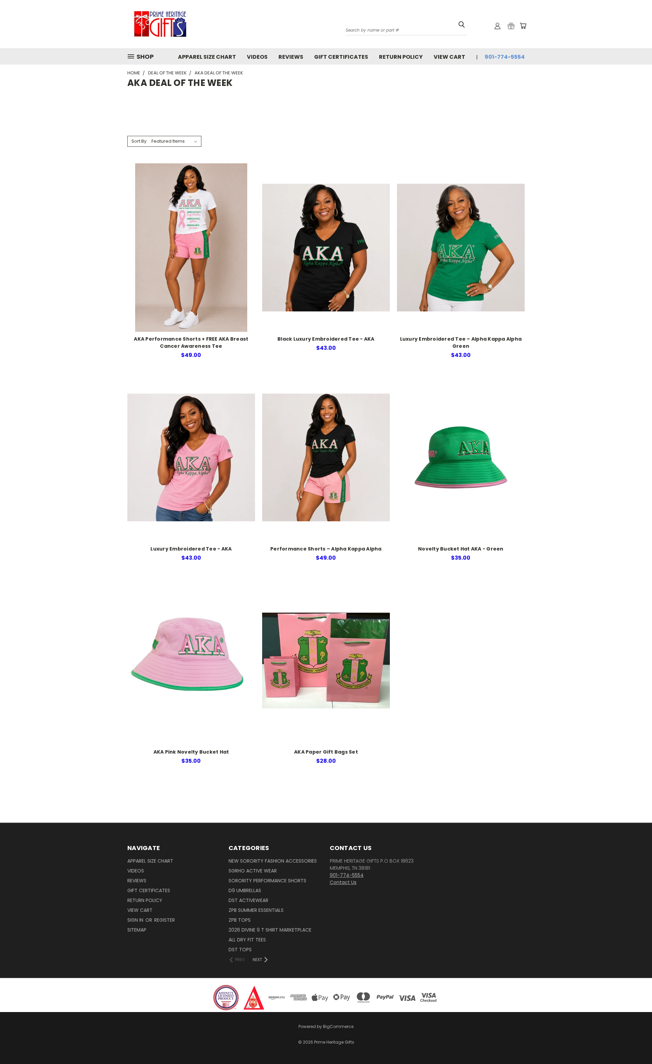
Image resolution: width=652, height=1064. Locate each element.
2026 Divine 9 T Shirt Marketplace (270, 929)
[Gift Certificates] (511, 25)
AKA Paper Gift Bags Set (326, 752)
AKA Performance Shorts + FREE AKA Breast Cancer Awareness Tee (191, 342)
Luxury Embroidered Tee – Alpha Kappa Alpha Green (461, 342)
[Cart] (523, 25)
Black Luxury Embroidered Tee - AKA (326, 339)
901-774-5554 (505, 57)
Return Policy (401, 57)
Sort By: (139, 141)
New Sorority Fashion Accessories (273, 861)
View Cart (449, 57)
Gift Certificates (341, 57)
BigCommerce (338, 1026)
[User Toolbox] (497, 25)
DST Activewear (248, 900)
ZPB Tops (240, 920)
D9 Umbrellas (245, 890)
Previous (634, 1037)
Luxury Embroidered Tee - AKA (191, 548)
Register (164, 920)
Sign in (136, 920)
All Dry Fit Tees (247, 939)
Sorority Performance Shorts (267, 880)
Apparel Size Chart (207, 57)
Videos (257, 57)
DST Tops (240, 949)
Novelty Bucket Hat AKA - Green (461, 548)
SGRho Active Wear (253, 870)
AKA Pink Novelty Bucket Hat (191, 752)
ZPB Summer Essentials (256, 910)
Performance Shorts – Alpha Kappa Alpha (326, 548)
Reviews (290, 57)
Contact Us (343, 882)
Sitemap (136, 929)
